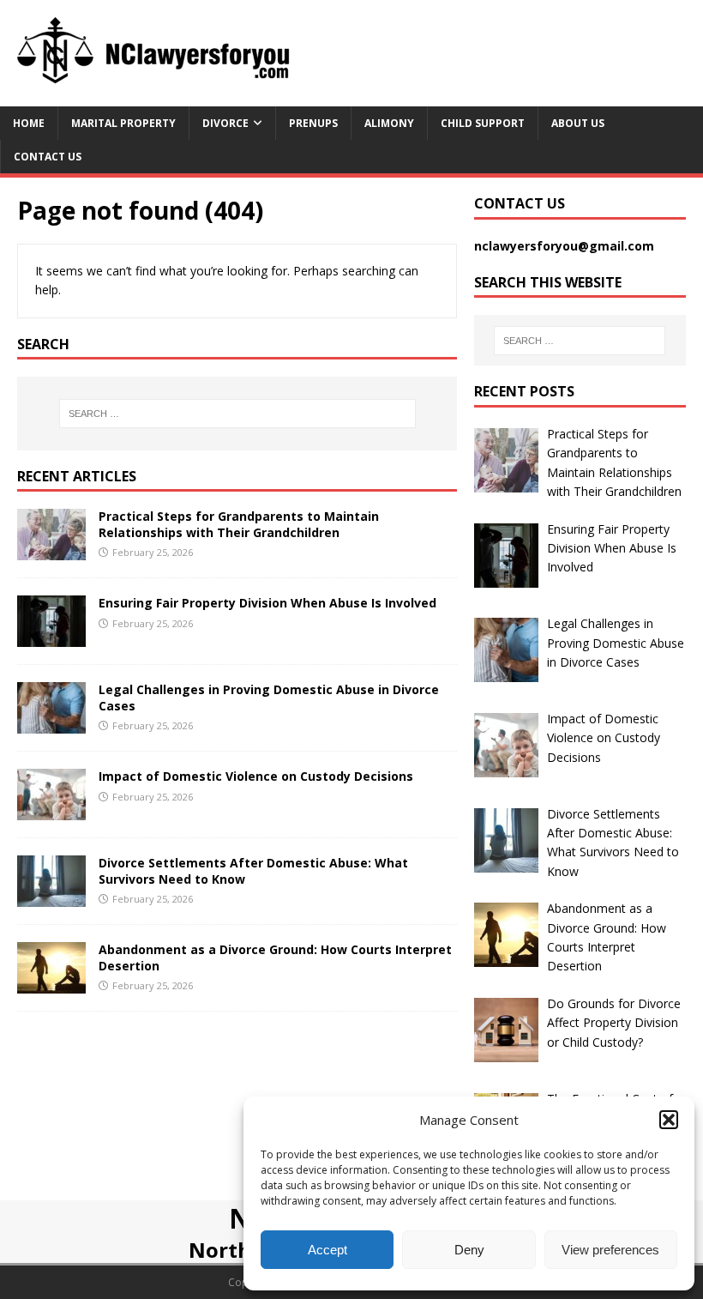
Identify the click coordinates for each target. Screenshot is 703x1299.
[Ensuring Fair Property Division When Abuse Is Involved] (51, 637)
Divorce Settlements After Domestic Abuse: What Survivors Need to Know (253, 870)
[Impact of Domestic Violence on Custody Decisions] (51, 810)
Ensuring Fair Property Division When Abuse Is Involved (267, 603)
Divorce (225, 123)
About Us (577, 123)
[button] (668, 1119)
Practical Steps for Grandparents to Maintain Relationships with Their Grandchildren (239, 524)
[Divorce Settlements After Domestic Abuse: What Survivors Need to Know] (51, 897)
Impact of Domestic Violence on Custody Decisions (256, 776)
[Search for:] (237, 413)
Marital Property (123, 123)
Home (29, 123)
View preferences (610, 1249)
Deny (469, 1249)
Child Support (483, 123)
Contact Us (47, 156)
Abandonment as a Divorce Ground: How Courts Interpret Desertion (275, 957)
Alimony (389, 123)
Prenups (313, 123)
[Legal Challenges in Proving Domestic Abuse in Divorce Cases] (51, 724)
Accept (327, 1249)
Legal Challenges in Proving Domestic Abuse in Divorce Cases (269, 697)
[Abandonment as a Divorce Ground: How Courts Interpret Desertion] (51, 984)
